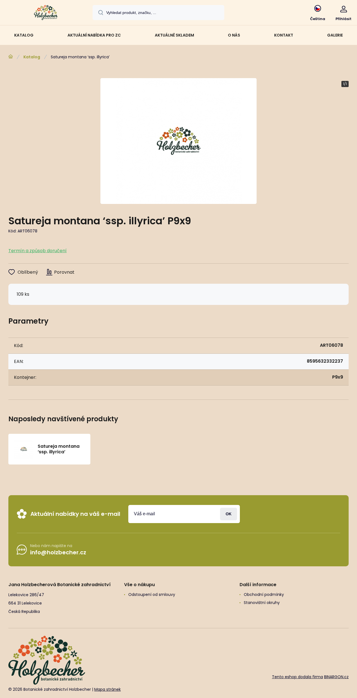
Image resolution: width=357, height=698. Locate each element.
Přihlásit (228, 514)
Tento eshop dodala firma (297, 677)
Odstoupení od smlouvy (151, 594)
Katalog (31, 57)
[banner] (46, 13)
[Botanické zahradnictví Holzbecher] (10, 56)
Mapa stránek (107, 689)
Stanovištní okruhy (262, 602)
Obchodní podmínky (264, 594)
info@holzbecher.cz (58, 552)
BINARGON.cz (336, 677)
